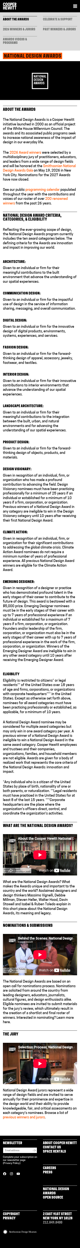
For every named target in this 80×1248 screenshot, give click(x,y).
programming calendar (42, 190)
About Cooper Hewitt (60, 1143)
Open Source (53, 1198)
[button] (75, 6)
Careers (49, 1168)
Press (47, 1172)
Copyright (11, 1214)
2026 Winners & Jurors (19, 29)
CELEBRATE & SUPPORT (57, 19)
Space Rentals (54, 1152)
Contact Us (52, 1147)
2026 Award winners (25, 153)
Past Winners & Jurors (59, 29)
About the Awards (16, 19)
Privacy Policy (12, 1163)
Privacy (9, 1218)
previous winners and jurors (24, 1117)
